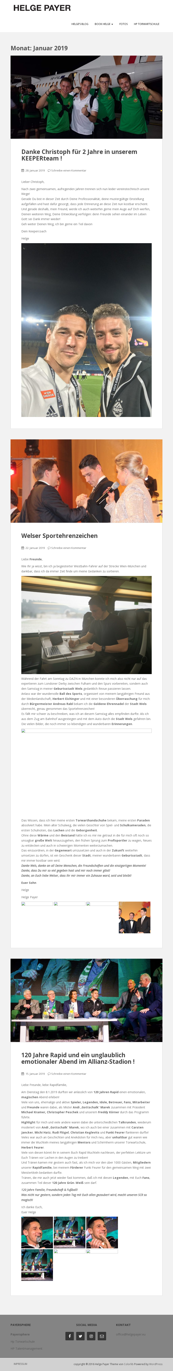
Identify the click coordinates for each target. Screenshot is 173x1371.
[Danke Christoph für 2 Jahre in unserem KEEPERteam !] (86, 97)
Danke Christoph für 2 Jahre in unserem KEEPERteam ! (79, 155)
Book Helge (103, 24)
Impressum (20, 1364)
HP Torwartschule (146, 24)
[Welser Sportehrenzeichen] (86, 481)
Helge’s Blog (80, 24)
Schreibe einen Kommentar (68, 170)
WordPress (155, 1364)
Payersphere (20, 1334)
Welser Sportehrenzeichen (59, 536)
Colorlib (129, 1364)
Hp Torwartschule (23, 1341)
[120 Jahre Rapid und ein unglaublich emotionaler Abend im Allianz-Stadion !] (86, 1000)
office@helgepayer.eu (131, 1334)
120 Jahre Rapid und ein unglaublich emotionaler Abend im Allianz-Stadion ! (78, 1058)
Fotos (123, 24)
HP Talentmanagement (26, 1348)
